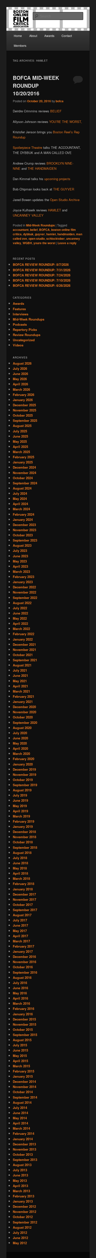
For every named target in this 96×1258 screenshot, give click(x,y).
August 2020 (22, 727)
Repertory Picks (25, 329)
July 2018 (20, 857)
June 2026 (20, 373)
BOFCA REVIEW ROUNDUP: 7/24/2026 (41, 275)
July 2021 (20, 670)
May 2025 (20, 441)
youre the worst (44, 243)
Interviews (20, 314)
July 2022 (20, 608)
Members (20, 45)
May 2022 (20, 618)
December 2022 (24, 587)
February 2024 (23, 514)
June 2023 (20, 556)
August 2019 (22, 790)
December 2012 (24, 1206)
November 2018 (24, 836)
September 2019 (25, 784)
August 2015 (22, 1039)
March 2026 (21, 389)
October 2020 (23, 717)
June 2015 (20, 1050)
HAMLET (54, 210)
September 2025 (25, 420)
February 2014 (23, 1133)
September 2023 (25, 540)
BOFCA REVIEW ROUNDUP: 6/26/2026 (41, 285)
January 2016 (23, 1014)
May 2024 (20, 498)
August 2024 (22, 488)
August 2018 (22, 852)
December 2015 (24, 1019)
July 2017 (20, 920)
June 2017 (20, 925)
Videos (18, 345)
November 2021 (24, 649)
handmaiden (66, 234)
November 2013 (24, 1149)
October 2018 (23, 842)
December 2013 (24, 1144)
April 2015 (20, 1060)
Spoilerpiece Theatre (27, 147)
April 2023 (20, 566)
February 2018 (23, 883)
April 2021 (20, 686)
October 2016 (23, 967)
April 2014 (20, 1123)
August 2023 (22, 545)
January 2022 (23, 639)
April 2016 (20, 998)
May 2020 (20, 743)
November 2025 (24, 410)
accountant (21, 229)
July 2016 (20, 982)
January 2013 (23, 1201)
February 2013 (23, 1196)
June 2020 (20, 738)
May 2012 (20, 1243)
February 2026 (23, 394)
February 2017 (23, 946)
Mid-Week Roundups (40, 225)
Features (19, 308)
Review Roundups (26, 334)
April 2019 (20, 811)
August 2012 (22, 1227)
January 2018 (23, 889)
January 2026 (23, 399)
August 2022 (22, 602)
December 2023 (24, 524)
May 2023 (20, 561)
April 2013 (20, 1185)
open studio (37, 238)
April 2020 (20, 748)
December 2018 (24, 831)
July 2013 (20, 1170)
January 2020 (23, 764)
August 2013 (22, 1164)
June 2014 (20, 1112)
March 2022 (21, 628)
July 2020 (20, 733)
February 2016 (23, 1008)
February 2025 (23, 457)
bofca (60, 101)
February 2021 (23, 696)
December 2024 (24, 467)
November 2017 (24, 899)
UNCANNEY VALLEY (28, 215)
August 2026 (22, 363)
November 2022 (24, 592)
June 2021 (20, 675)
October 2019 (23, 779)
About (33, 36)
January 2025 (23, 462)
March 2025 (21, 451)
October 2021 (23, 654)
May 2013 (20, 1180)
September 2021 (25, 660)
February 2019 (23, 821)
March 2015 (21, 1066)
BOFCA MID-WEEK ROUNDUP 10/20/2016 (36, 85)
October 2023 (23, 535)
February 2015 (23, 1071)
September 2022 (25, 597)
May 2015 (20, 1055)
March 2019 (21, 816)
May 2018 (20, 868)
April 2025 (20, 446)
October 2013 (23, 1154)
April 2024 (20, 503)
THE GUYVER (63, 189)
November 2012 (24, 1211)
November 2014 (24, 1086)
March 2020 (21, 753)
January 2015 (23, 1076)
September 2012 (25, 1222)
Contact (67, 36)
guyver (40, 234)
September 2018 (25, 847)
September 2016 (25, 972)
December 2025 (24, 405)
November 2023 (24, 529)
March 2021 (21, 691)
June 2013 (20, 1175)
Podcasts (20, 324)
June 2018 (20, 863)
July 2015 (20, 1045)
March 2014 (21, 1128)
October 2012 (23, 1216)
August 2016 (22, 977)
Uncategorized (24, 340)
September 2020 (25, 722)
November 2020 (24, 712)
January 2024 (23, 519)
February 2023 (23, 576)
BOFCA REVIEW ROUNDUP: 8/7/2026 (41, 264)
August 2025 (22, 425)
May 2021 (20, 681)
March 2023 (21, 571)
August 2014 (22, 1102)
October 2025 (23, 415)
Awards (49, 36)
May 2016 (20, 993)
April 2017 (20, 936)
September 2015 (25, 1034)
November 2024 (24, 472)
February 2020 (23, 758)
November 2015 (24, 1024)
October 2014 (23, 1091)
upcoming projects (57, 178)
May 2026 (20, 378)
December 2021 (24, 644)
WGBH (27, 243)
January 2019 (23, 826)
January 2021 (23, 701)
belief (34, 229)
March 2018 (21, 878)
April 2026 (20, 384)
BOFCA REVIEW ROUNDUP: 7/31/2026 (41, 270)
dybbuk (28, 234)
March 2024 (21, 509)
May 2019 (20, 805)
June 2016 (20, 988)
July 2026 (20, 368)
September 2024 (25, 483)
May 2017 (20, 930)
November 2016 (24, 961)
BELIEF (56, 111)
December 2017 (24, 894)
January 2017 (23, 951)
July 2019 (20, 795)
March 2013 (21, 1191)
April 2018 (20, 873)
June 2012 (20, 1237)
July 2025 (20, 431)
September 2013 (25, 1159)
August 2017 (22, 915)
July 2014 (20, 1107)
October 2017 (23, 904)
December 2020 (24, 706)
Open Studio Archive (65, 199)
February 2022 (23, 633)
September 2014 (25, 1097)
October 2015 (23, 1029)
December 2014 (24, 1081)
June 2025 (20, 436)
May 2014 (20, 1118)
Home (18, 36)
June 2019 (20, 800)
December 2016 (24, 956)
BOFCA (44, 229)
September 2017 (25, 909)
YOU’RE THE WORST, (65, 121)
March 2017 (21, 941)
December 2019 (24, 769)
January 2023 (23, 581)
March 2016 (21, 1003)
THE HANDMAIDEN (42, 168)
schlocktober (55, 238)
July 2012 (20, 1232)
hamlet (51, 234)
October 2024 (23, 478)
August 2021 (22, 665)
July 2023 (20, 550)
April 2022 (20, 623)
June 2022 (20, 613)
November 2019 (24, 774)
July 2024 (20, 493)
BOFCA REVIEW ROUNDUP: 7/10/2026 (41, 280)
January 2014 (23, 1139)
